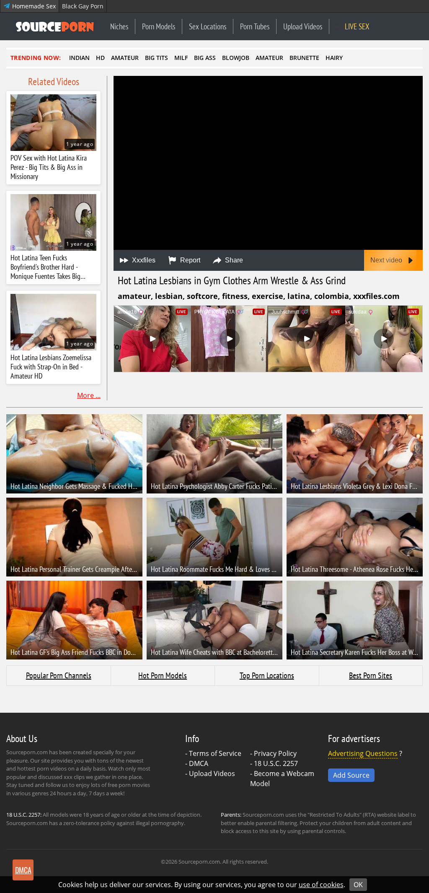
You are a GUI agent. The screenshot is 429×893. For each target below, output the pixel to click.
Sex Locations (207, 26)
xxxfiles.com (376, 296)
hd (100, 58)
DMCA (198, 763)
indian (79, 58)
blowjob (235, 58)
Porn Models (158, 26)
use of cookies (321, 884)
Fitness (235, 296)
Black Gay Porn (82, 6)
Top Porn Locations (267, 675)
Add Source (351, 775)
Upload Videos (302, 26)
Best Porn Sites (370, 675)
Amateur (134, 296)
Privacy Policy (275, 753)
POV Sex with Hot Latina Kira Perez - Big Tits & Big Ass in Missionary (48, 167)
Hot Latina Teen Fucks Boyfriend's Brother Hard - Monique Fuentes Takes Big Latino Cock (45, 267)
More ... (89, 395)
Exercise (267, 296)
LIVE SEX (356, 26)
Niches (119, 26)
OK (358, 884)
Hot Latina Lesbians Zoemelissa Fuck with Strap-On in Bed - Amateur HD (50, 367)
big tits (156, 58)
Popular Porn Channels (58, 675)
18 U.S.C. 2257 (276, 763)
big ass (205, 58)
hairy (334, 58)
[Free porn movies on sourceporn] (55, 26)
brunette (304, 58)
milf (181, 58)
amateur (125, 58)
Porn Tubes (254, 26)
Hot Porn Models (162, 675)
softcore (202, 296)
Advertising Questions (363, 753)
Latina (298, 296)
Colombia (331, 296)
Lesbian (169, 296)
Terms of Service (215, 753)
